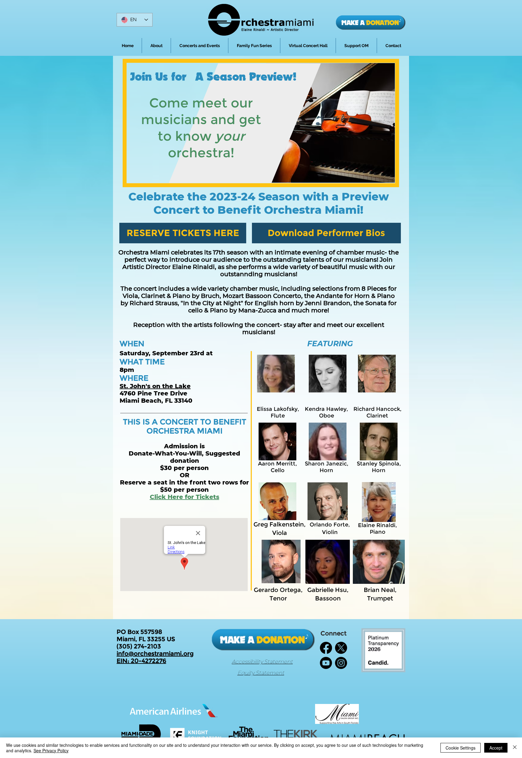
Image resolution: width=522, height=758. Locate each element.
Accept (495, 748)
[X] (341, 648)
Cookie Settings (460, 748)
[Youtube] (326, 663)
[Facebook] (326, 648)
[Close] (514, 747)
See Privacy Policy (51, 750)
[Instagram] (341, 663)
